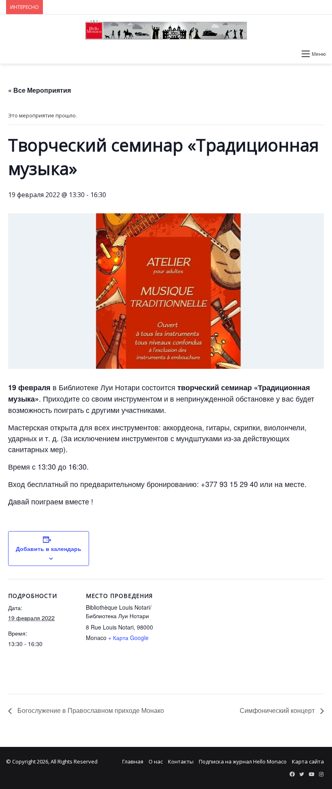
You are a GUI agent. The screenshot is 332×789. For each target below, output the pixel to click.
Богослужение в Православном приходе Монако (90, 710)
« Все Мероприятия (39, 90)
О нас (156, 761)
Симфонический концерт (278, 710)
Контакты (181, 761)
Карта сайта (308, 761)
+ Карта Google (128, 638)
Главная (132, 761)
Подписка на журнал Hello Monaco (243, 761)
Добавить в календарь (48, 548)
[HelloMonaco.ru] (166, 30)
